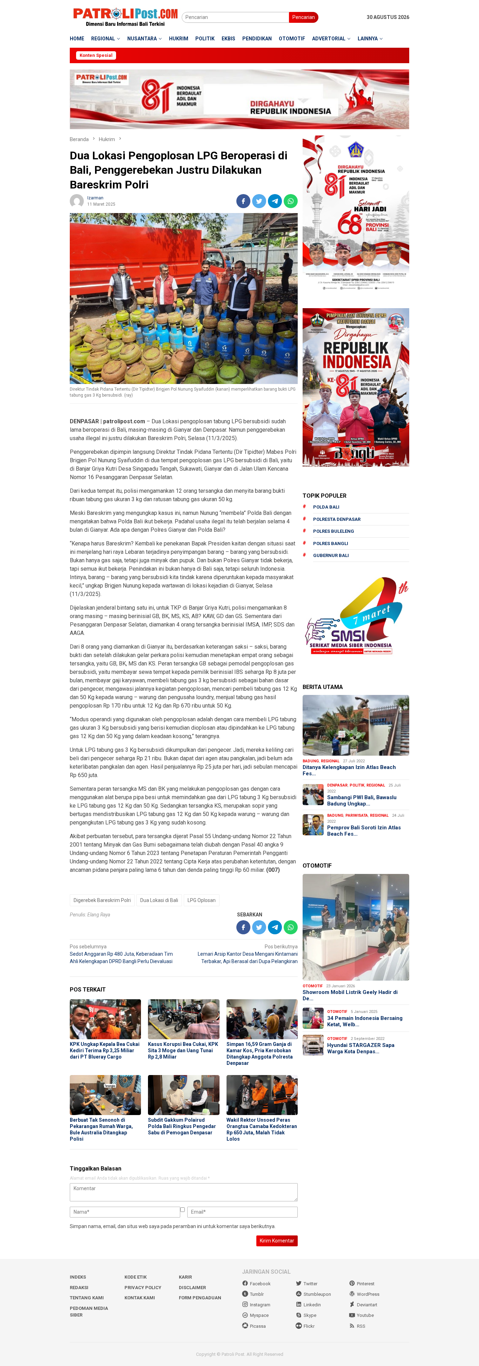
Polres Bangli (330, 543)
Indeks (78, 1277)
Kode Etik (135, 1277)
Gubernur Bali (331, 555)
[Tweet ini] (259, 201)
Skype (310, 1315)
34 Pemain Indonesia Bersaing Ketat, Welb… (365, 1021)
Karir (185, 1277)
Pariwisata (356, 815)
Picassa (258, 1326)
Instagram (260, 1304)
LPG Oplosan (202, 900)
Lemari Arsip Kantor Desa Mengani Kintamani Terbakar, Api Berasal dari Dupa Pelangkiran (248, 954)
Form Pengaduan (200, 1297)
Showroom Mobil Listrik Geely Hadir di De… (350, 995)
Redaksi (79, 1287)
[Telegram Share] (275, 201)
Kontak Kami (139, 1297)
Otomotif (313, 985)
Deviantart (367, 1304)
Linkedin (312, 1304)
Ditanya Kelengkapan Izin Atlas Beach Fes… (349, 770)
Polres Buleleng (333, 531)
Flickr (309, 1326)
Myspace (259, 1315)
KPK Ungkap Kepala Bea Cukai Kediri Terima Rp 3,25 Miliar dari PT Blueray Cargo (105, 1050)
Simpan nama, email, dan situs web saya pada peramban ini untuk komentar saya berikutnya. (173, 1226)
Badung (311, 760)
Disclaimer (192, 1287)
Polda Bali (326, 507)
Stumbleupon (317, 1294)
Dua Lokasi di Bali (159, 900)
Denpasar (337, 785)
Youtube (365, 1315)
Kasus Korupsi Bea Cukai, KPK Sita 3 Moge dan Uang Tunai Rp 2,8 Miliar (183, 1050)
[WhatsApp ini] (291, 201)
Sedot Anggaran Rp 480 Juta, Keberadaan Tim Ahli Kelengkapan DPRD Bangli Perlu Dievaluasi (121, 954)
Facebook (260, 1283)
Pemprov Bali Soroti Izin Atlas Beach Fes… (364, 830)
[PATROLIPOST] (126, 17)
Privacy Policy (142, 1287)
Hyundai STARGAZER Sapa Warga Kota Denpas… (360, 1048)
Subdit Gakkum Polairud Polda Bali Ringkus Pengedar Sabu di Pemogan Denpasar (182, 1126)
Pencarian (303, 17)
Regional (330, 760)
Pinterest (366, 1283)
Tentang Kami (87, 1297)
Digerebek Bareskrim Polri (102, 900)
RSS (361, 1326)
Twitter (310, 1283)
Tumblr (257, 1294)
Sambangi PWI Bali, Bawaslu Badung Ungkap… (362, 800)
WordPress (368, 1294)
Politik (357, 785)
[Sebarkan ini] (243, 201)
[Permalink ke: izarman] (77, 200)
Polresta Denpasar (336, 519)
